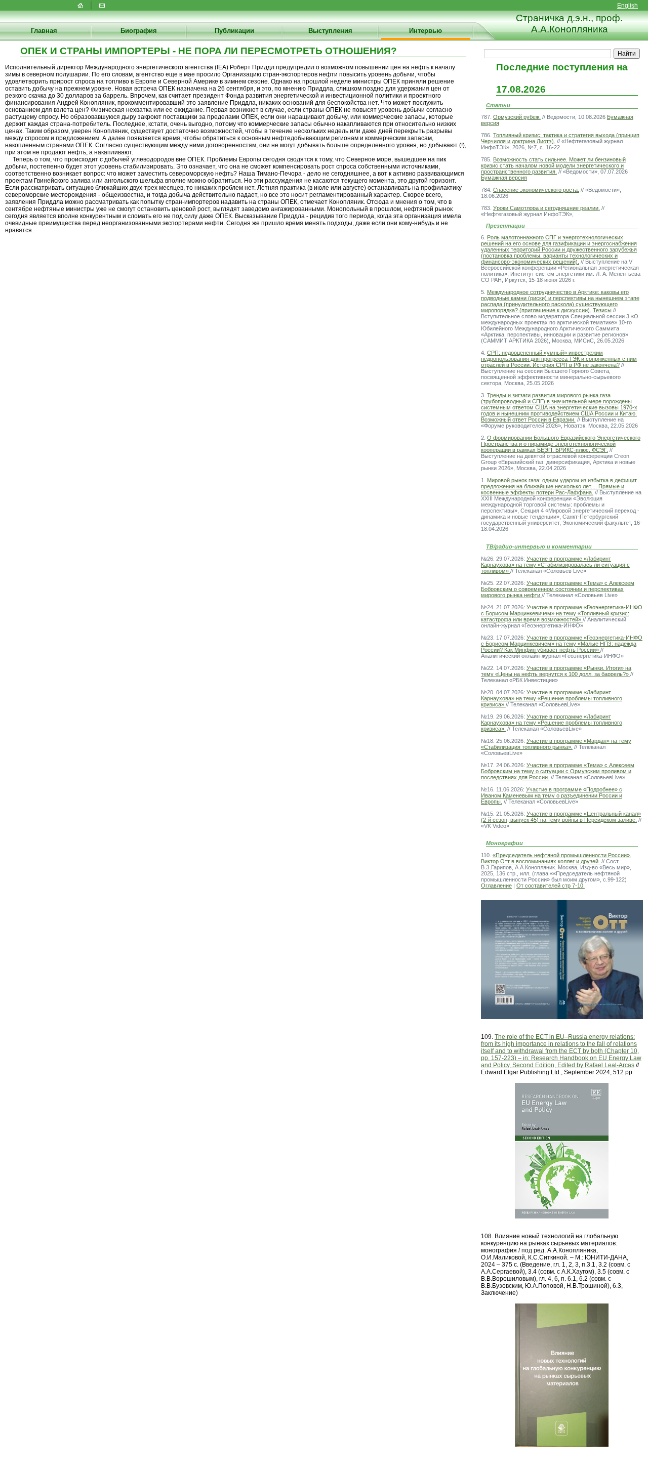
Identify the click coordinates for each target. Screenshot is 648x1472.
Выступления (330, 30)
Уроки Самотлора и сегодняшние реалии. (546, 208)
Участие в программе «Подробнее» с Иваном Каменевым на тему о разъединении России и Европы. (551, 795)
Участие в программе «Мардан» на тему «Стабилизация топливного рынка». (556, 744)
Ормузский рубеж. (517, 117)
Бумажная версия (504, 178)
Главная (44, 30)
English (627, 5)
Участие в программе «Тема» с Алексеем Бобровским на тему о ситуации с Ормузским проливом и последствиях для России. (557, 771)
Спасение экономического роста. (536, 190)
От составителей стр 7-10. (550, 885)
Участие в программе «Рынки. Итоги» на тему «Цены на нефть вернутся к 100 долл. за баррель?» (556, 671)
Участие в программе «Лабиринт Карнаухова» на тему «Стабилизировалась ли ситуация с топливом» (555, 565)
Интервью (425, 30)
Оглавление (496, 885)
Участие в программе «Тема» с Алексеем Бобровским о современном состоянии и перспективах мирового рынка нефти (557, 589)
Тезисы (602, 310)
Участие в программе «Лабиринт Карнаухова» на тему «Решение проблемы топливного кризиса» (551, 698)
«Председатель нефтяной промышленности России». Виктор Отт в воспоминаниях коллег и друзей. (556, 858)
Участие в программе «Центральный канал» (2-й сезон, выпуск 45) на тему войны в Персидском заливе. (561, 817)
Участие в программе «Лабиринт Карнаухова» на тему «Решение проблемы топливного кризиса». (551, 722)
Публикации (234, 30)
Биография (138, 30)
